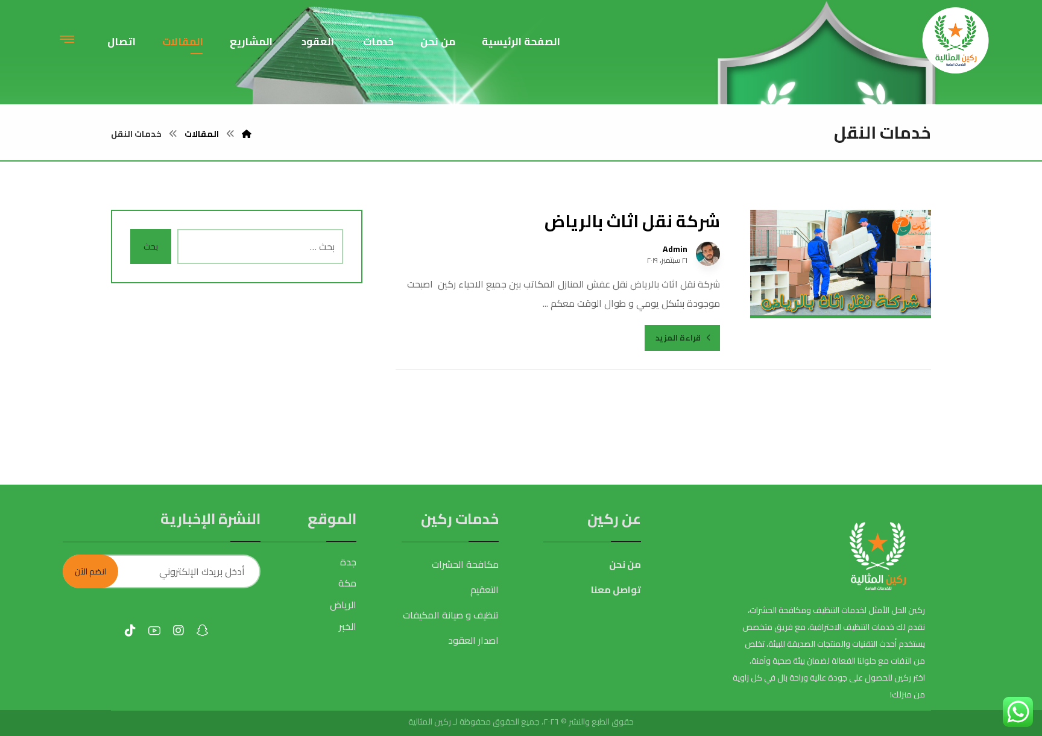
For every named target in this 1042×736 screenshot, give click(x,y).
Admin (675, 249)
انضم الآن (90, 571)
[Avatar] (708, 254)
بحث (151, 246)
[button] (67, 39)
